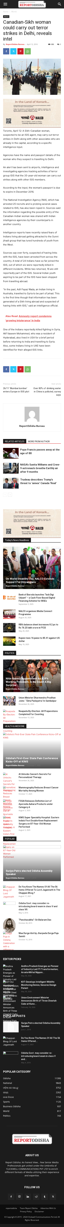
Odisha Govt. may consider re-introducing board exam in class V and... (38, 1056)
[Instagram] (19, 1196)
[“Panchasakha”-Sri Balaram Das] (9, 925)
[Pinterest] (20, 51)
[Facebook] (6, 51)
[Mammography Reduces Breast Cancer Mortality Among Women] (9, 798)
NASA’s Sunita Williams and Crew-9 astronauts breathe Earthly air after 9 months (40, 468)
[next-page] (10, 495)
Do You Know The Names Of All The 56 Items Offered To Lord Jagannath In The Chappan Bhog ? (39, 889)
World (13, 11)
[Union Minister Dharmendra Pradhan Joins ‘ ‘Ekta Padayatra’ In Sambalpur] (9, 701)
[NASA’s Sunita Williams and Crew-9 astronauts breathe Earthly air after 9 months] (11, 468)
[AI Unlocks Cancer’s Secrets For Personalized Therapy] (9, 782)
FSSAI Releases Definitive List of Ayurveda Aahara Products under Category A (36, 804)
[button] (5, 4)
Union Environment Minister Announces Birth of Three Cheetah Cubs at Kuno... (39, 1000)
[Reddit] (36, 1197)
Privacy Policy (26, 1211)
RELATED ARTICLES (14, 441)
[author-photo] (32, 421)
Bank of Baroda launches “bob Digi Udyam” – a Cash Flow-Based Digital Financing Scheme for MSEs (37, 597)
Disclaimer (39, 1211)
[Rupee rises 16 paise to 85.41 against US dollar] (9, 641)
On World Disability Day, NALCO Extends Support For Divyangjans (30, 580)
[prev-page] (5, 495)
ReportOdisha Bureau (15, 44)
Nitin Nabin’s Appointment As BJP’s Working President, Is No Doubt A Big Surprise (28, 682)
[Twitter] (13, 51)
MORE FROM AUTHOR (39, 441)
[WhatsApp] (28, 51)
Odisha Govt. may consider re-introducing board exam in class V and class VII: (38, 906)
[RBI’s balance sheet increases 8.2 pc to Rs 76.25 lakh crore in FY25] (9, 627)
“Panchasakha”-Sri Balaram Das (35, 920)
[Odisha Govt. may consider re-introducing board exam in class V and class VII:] (9, 906)
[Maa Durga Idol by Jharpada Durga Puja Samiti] (9, 941)
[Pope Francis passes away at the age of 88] (11, 453)
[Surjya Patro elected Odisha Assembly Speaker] (32, 863)
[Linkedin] (28, 1197)
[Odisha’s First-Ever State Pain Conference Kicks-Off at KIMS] (32, 751)
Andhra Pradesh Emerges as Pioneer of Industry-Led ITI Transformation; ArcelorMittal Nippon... (40, 969)
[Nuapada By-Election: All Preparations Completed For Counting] (9, 721)
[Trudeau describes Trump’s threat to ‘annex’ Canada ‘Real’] (11, 483)
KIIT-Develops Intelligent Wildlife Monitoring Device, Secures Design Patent (38, 985)
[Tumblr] (44, 1197)
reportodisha (11, 1208)
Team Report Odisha (29, 1208)
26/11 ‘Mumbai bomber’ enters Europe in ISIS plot (16, 390)
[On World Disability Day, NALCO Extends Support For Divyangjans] (32, 568)
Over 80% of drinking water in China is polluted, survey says (47, 391)
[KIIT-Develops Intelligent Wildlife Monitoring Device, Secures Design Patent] (11, 990)
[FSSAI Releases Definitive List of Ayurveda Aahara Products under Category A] (9, 814)
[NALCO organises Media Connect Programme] (9, 614)
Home (5, 11)
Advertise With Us (48, 1208)
